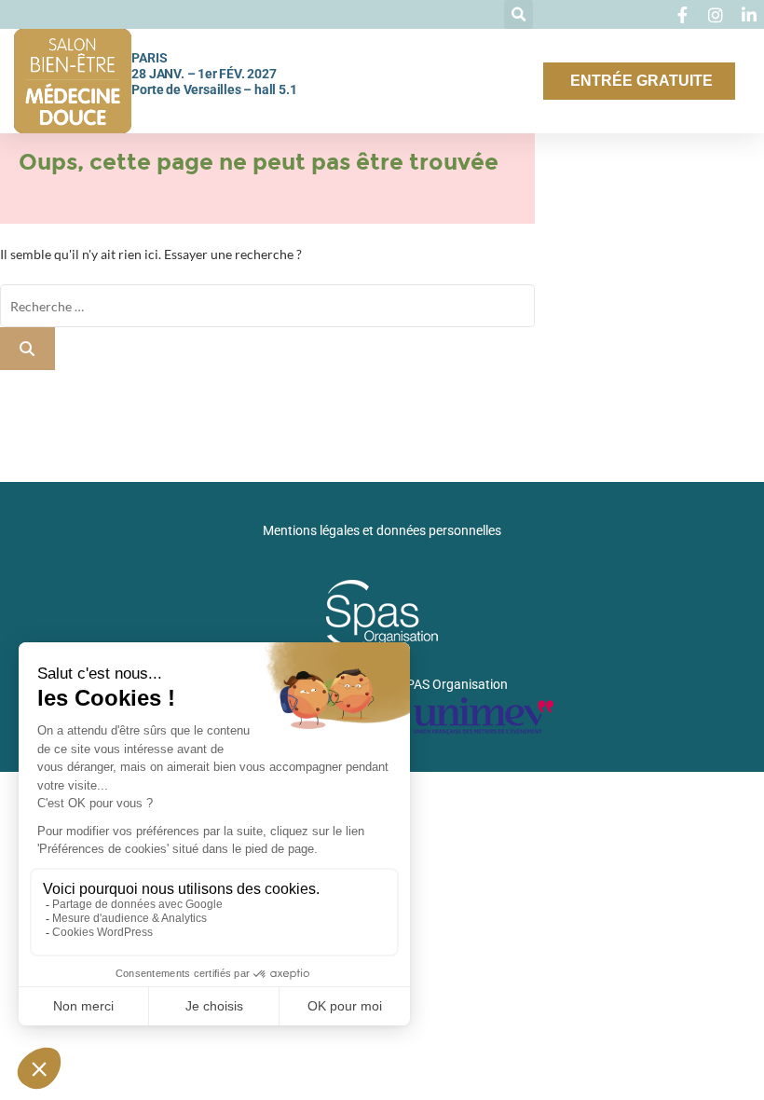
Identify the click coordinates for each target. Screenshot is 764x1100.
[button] (518, 14)
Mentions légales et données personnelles (382, 530)
